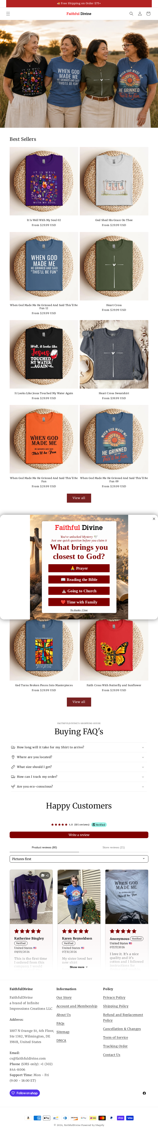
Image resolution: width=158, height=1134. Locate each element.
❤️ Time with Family (79, 602)
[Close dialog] (154, 518)
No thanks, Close (79, 609)
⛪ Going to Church (79, 590)
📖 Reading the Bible (79, 579)
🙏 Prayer (79, 568)
